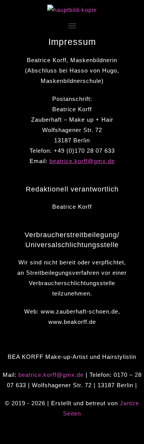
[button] (72, 26)
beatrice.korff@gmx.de (82, 161)
